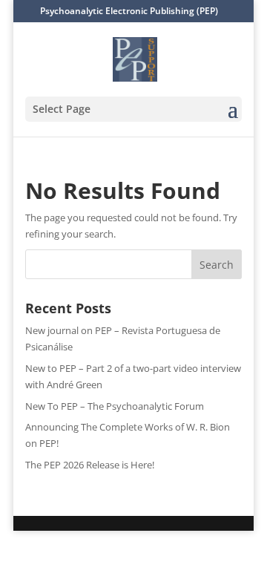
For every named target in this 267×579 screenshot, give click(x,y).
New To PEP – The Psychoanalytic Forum (114, 406)
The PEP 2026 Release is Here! (89, 464)
